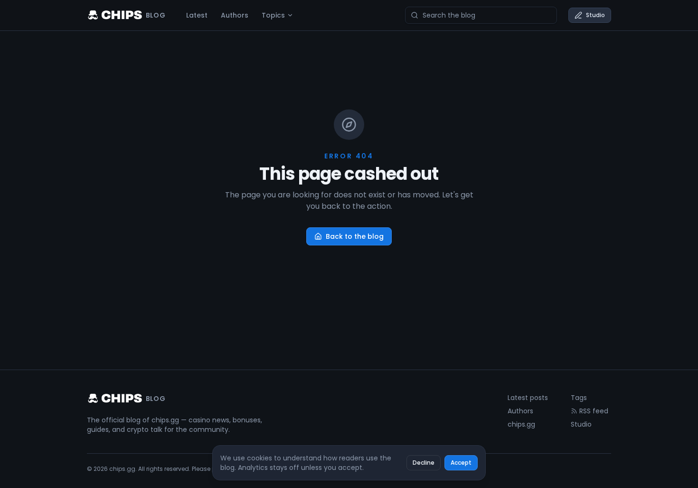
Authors (234, 15)
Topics (273, 15)
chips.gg (521, 424)
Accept (461, 463)
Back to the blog (355, 236)
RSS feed (593, 411)
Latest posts (528, 397)
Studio (595, 15)
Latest (197, 15)
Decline (423, 463)
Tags (579, 397)
